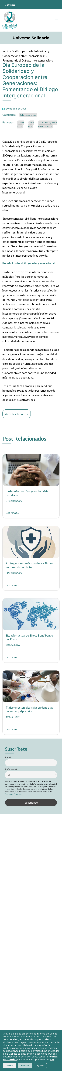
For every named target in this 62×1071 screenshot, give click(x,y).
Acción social (20, 124)
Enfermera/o (11, 769)
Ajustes (40, 1065)
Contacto (10, 4)
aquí (52, 1059)
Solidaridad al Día (28, 115)
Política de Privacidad (14, 794)
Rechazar (25, 1065)
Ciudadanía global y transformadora (47, 124)
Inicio (5, 51)
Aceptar (9, 1065)
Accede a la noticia (16, 414)
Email (8, 757)
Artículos (31, 124)
